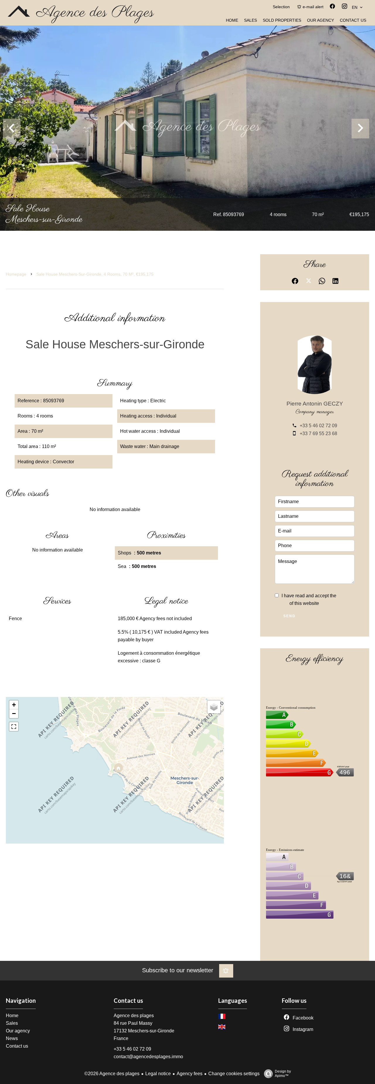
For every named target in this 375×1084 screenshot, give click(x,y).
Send (289, 616)
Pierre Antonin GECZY (315, 404)
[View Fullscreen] (13, 726)
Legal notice (158, 1073)
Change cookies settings (234, 1073)
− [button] (14, 713)
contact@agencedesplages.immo (148, 1056)
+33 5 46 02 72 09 (318, 425)
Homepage (16, 274)
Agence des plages (134, 1015)
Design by (283, 1073)
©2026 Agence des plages (111, 1073)
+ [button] (14, 704)
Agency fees (189, 1073)
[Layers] (213, 706)
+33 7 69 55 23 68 (318, 433)
